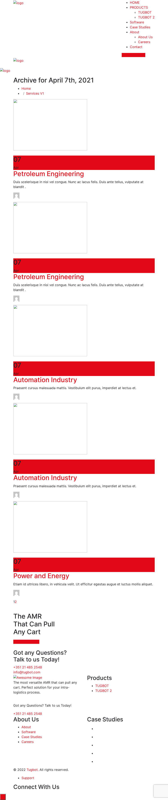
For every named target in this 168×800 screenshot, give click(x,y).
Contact (136, 47)
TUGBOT (145, 12)
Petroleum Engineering (48, 174)
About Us (145, 37)
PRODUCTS (139, 7)
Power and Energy (41, 576)
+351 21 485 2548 (27, 667)
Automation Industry (45, 380)
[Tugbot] (18, 2)
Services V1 (35, 93)
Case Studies (140, 27)
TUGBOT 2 (146, 17)
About (134, 32)
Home (27, 88)
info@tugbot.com (26, 672)
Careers (144, 42)
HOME (135, 2)
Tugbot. (33, 770)
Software (137, 22)
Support (28, 778)
